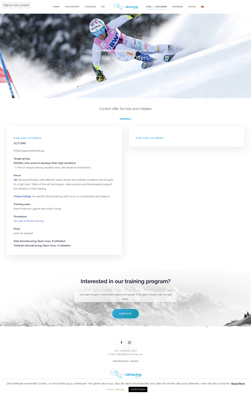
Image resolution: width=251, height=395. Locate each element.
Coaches (90, 7)
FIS (103, 7)
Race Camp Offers (125, 57)
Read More (238, 383)
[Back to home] (125, 7)
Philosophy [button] (72, 7)
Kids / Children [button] (156, 7)
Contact (125, 313)
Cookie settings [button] (115, 389)
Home (56, 7)
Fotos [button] (192, 7)
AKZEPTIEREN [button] (138, 389)
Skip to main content (16, 5)
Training (177, 7)
